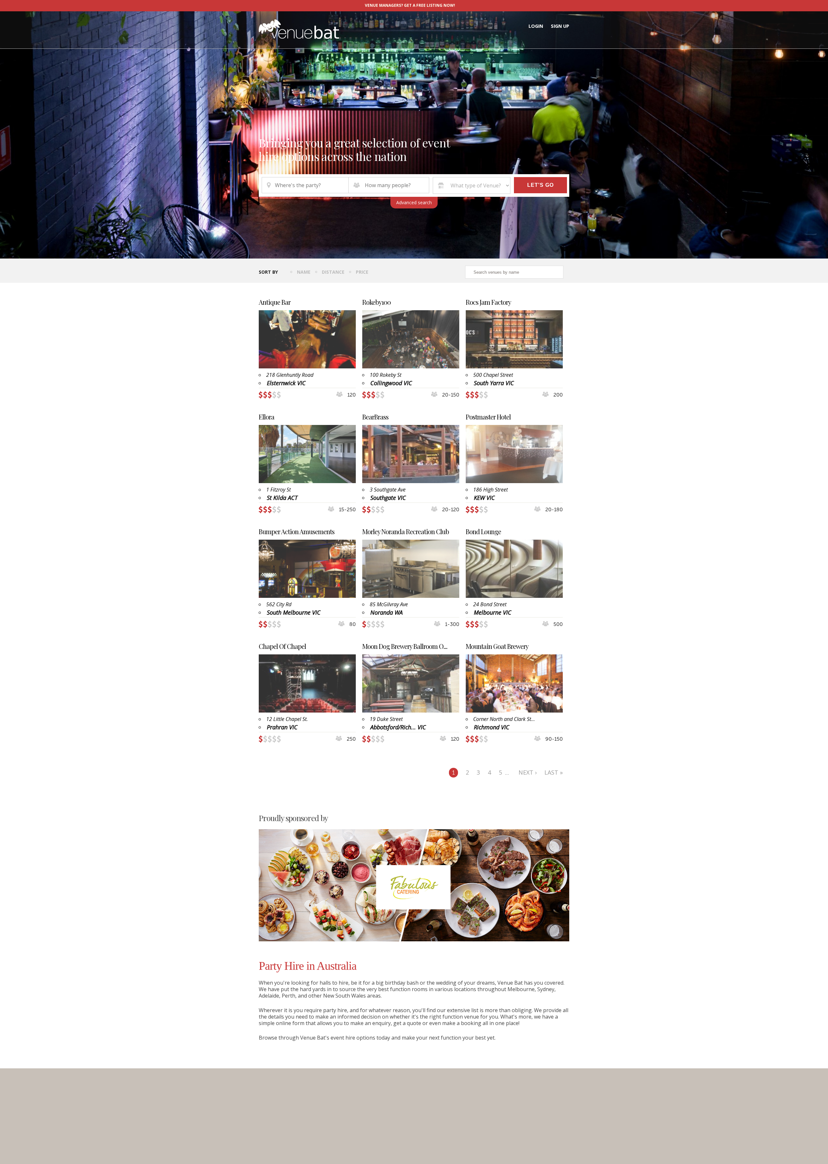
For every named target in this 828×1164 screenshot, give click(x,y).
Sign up (560, 26)
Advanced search (414, 202)
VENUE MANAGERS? (384, 5)
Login (535, 26)
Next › (527, 772)
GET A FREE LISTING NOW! (429, 5)
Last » (553, 772)
